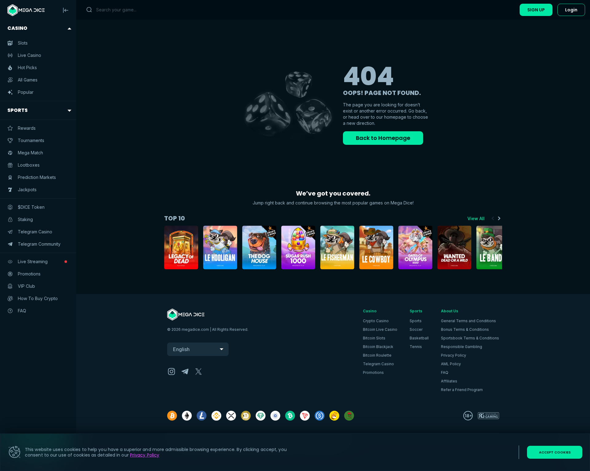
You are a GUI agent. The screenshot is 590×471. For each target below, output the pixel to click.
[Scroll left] (493, 218)
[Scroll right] (499, 218)
